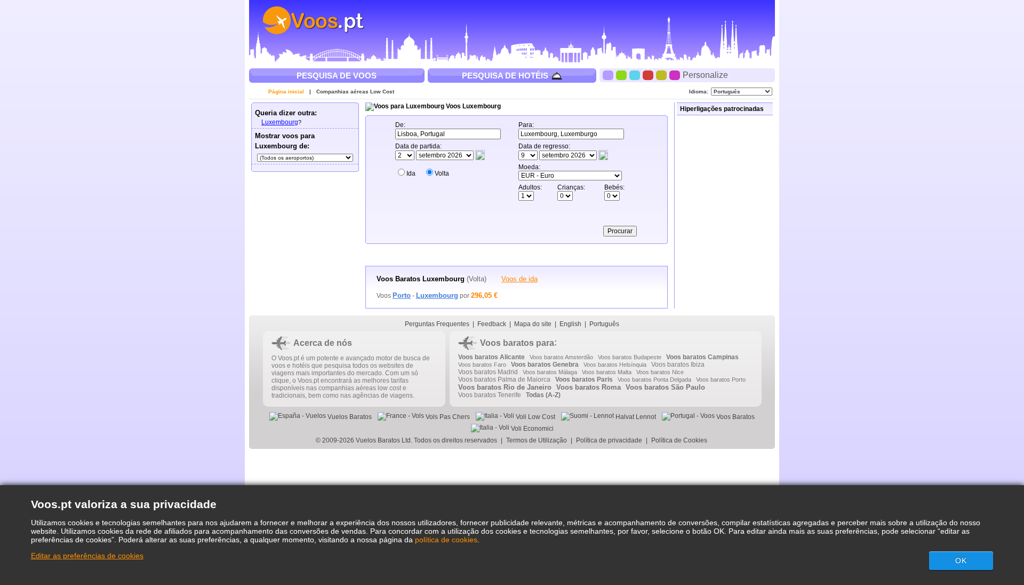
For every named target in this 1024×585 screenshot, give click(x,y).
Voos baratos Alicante (491, 357)
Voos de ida (519, 279)
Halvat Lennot (635, 417)
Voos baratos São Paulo (665, 387)
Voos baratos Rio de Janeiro (504, 387)
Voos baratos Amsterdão (561, 357)
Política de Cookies (680, 440)
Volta (442, 173)
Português (604, 324)
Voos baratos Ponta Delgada (654, 379)
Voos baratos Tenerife (489, 395)
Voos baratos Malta (606, 372)
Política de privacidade (609, 440)
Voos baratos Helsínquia (614, 364)
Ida (410, 173)
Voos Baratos (735, 417)
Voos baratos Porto (721, 379)
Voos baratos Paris (584, 379)
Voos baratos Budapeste (629, 357)
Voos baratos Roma (588, 387)
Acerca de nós (322, 342)
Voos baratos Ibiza (678, 364)
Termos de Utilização (536, 440)
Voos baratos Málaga (550, 372)
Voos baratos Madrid (488, 372)
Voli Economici (531, 428)
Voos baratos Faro (482, 364)
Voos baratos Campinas (702, 357)
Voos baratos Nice (660, 372)
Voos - (417, 295)
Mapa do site (532, 324)
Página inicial (286, 91)
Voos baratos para (517, 342)
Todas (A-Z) (543, 395)
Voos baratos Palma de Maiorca (504, 379)
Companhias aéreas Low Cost (355, 91)
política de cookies (446, 539)
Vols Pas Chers (447, 417)
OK (961, 560)
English (570, 324)
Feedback (491, 324)
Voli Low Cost (534, 417)
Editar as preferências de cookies (87, 555)
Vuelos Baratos (349, 417)
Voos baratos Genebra (545, 364)
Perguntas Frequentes (437, 324)
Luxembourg (279, 122)
